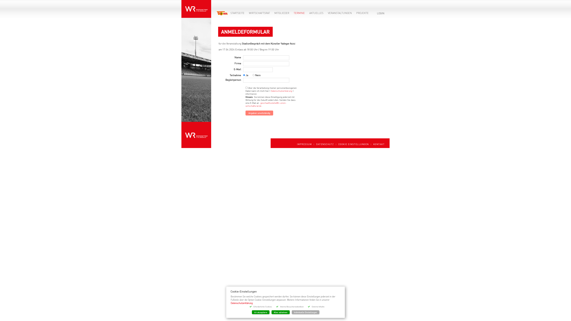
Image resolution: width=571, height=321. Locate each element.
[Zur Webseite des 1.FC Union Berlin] (222, 14)
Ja (246, 75)
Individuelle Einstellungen (305, 312)
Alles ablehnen (280, 312)
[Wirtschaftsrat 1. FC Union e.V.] (196, 7)
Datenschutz (325, 144)
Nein (258, 75)
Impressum (304, 144)
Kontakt (379, 144)
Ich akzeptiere (260, 312)
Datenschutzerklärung (281, 90)
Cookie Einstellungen (353, 144)
